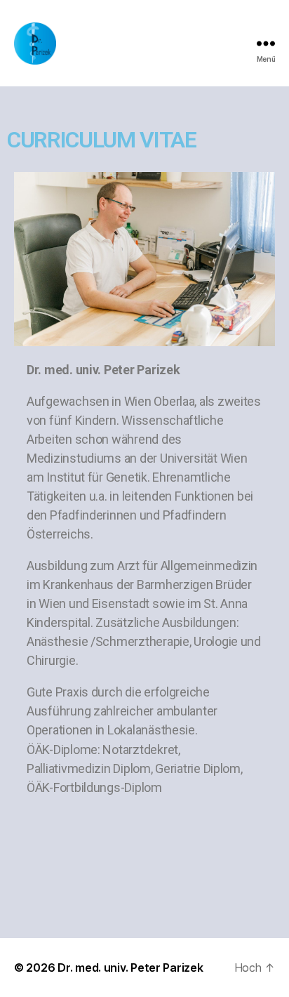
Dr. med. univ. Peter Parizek (130, 967)
